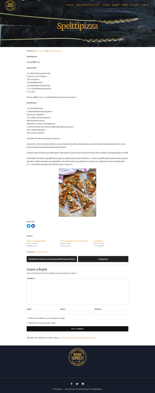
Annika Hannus (55, 51)
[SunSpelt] (10, 10)
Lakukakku (98, 241)
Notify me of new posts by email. (42, 323)
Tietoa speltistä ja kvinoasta (87, 5)
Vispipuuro (103, 259)
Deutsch (145, 5)
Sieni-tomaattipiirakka (36, 241)
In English (134, 5)
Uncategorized (41, 252)
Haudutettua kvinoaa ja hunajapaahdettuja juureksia (52, 259)
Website (97, 309)
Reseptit (115, 5)
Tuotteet (105, 5)
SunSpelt (69, 5)
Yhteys (124, 5)
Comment (31, 278)
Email (63, 309)
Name (29, 309)
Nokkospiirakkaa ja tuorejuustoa (74, 241)
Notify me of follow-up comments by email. (47, 318)
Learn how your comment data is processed (77, 338)
